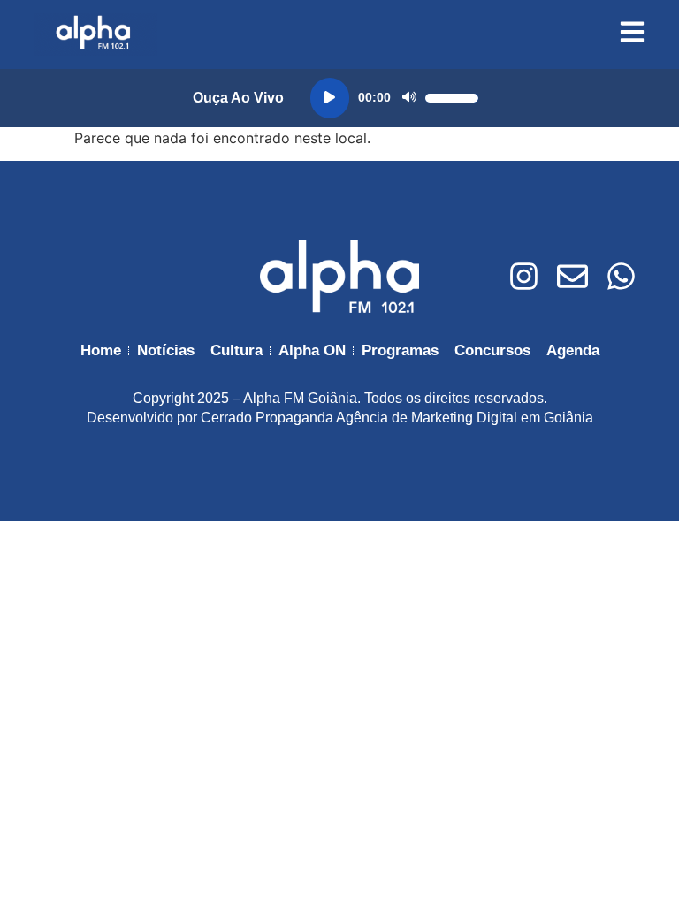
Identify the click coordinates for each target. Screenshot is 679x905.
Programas (400, 350)
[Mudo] (409, 98)
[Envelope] (572, 276)
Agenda (572, 350)
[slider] (451, 98)
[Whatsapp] (621, 276)
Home (100, 350)
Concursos (492, 350)
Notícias (166, 350)
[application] (394, 98)
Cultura (236, 350)
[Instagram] (523, 276)
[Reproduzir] (329, 98)
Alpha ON (312, 350)
